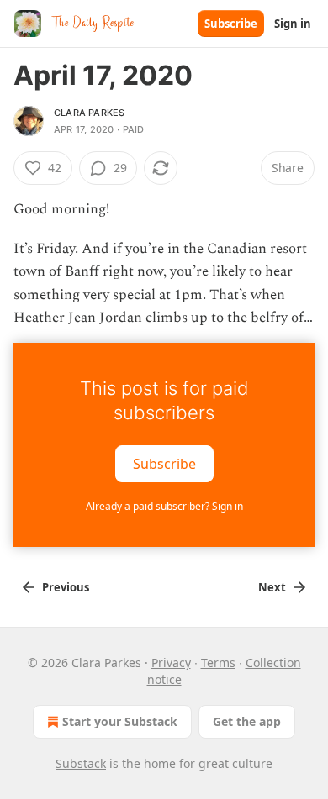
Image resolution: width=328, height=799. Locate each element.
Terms (218, 662)
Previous (65, 587)
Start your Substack (119, 721)
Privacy (171, 662)
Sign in (292, 23)
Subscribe (230, 23)
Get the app (247, 721)
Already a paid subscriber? (164, 506)
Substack (81, 763)
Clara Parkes (89, 112)
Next (272, 587)
